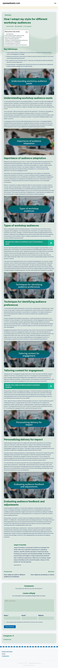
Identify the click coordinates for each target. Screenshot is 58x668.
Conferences (7, 639)
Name (6, 615)
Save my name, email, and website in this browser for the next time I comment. (24, 622)
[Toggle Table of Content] (26, 32)
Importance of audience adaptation (13, 37)
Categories (5, 656)
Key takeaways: (10, 34)
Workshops (8, 15)
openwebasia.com (11, 3)
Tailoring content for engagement (13, 41)
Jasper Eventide (20, 545)
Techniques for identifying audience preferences (16, 40)
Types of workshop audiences (12, 38)
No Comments (28, 26)
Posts (3, 654)
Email (24, 615)
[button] (17, 565)
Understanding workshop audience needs (14, 35)
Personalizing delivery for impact (12, 43)
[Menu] (55, 3)
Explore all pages (7, 651)
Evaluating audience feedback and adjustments (16, 45)
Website (41, 615)
